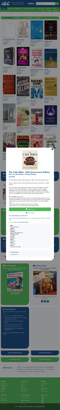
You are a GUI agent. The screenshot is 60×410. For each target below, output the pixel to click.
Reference (15, 254)
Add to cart (31, 209)
